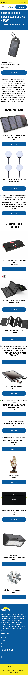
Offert (4, 640)
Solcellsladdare (15, 64)
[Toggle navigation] (3, 7)
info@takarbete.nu (22, 2)
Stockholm (5, 2)
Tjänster (4, 637)
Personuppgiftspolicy (20, 670)
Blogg (4, 670)
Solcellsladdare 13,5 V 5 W (14, 387)
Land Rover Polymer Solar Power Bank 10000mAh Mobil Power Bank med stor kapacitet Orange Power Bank (14, 204)
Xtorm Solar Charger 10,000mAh (14, 424)
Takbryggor (5, 643)
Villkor (12, 670)
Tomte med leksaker (14, 475)
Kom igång (21, 7)
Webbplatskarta (14, 672)
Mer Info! (14, 72)
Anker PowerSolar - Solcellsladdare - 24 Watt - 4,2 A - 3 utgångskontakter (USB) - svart (14, 353)
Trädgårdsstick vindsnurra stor (14, 590)
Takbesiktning (6, 647)
